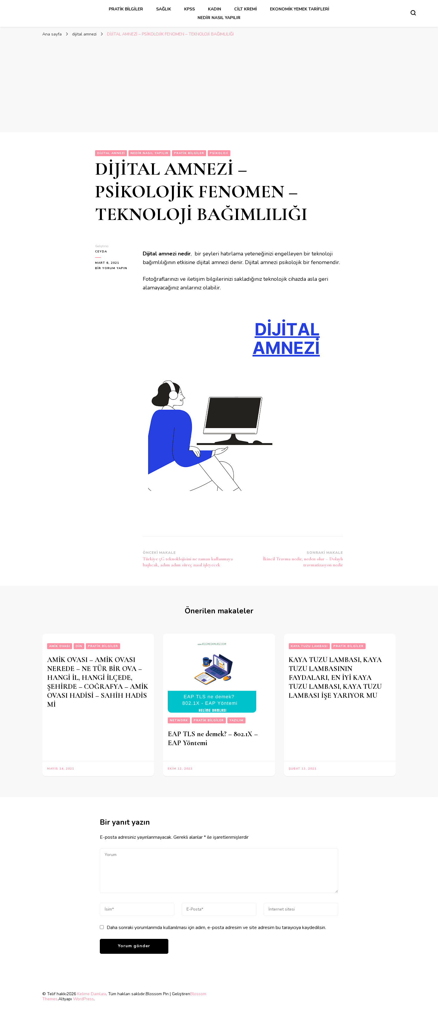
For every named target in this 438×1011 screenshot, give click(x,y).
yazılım (236, 720)
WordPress (83, 999)
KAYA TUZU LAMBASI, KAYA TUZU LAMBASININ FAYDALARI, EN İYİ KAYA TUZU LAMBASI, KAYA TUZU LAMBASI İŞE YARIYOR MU (335, 677)
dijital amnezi (111, 153)
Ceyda (101, 251)
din (79, 646)
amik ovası (59, 646)
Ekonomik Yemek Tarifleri (299, 9)
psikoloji (219, 153)
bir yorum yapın (111, 268)
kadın (214, 9)
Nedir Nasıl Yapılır (219, 18)
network (179, 720)
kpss (189, 9)
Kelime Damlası (91, 994)
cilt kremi (245, 9)
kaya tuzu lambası (309, 646)
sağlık (163, 9)
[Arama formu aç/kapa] (413, 12)
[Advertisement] (219, 84)
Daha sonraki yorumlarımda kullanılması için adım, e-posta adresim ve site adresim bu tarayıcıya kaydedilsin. (216, 927)
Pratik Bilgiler (126, 9)
